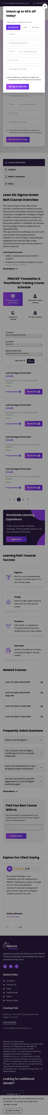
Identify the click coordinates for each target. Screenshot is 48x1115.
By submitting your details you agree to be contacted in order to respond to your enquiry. (24, 78)
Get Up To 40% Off (17, 86)
